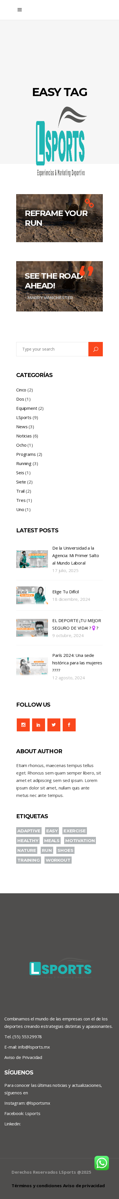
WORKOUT (58, 860)
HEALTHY (27, 840)
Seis (20, 472)
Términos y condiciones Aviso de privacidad (58, 1185)
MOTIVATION (80, 840)
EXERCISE (75, 830)
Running (23, 463)
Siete (21, 482)
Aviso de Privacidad (23, 1057)
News (21, 426)
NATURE (26, 850)
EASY (52, 830)
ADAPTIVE (28, 830)
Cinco (21, 390)
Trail (20, 491)
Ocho (21, 445)
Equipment (26, 408)
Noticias (24, 436)
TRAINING (28, 860)
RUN (47, 850)
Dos (20, 399)
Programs (26, 454)
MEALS (52, 840)
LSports (23, 417)
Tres (20, 500)
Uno (20, 509)
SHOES (65, 850)
